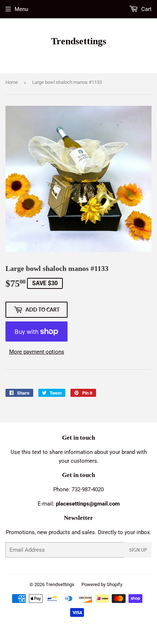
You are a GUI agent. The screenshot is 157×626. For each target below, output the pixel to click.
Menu (21, 9)
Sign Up (138, 550)
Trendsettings (78, 41)
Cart (146, 9)
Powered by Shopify (101, 584)
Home (11, 82)
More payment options (36, 352)
